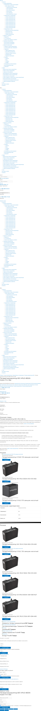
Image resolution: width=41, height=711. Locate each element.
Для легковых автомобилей (9, 42)
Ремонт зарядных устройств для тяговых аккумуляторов (13, 77)
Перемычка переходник (9, 55)
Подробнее (6, 481)
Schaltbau (7, 61)
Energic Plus (6, 124)
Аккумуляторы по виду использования (11, 4)
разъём (25, 423)
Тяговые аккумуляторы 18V (10, 19)
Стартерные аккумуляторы (8, 128)
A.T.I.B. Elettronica (7, 38)
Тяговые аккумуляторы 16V (10, 18)
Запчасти (4, 89)
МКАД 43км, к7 (4, 184)
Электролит (6, 66)
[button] (20, 88)
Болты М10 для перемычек (10, 51)
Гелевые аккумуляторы (9, 34)
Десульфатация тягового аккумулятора (10, 73)
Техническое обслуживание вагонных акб (10, 167)
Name (1, 672)
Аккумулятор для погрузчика (12, 7)
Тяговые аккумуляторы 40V (10, 24)
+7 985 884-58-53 (4, 188)
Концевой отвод (8, 54)
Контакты (3, 85)
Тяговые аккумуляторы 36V (10, 23)
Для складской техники (9, 93)
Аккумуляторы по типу (8, 28)
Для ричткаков (9, 11)
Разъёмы (6, 57)
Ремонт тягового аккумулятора (8, 70)
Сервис (3, 67)
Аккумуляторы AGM (8, 120)
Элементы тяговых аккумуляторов (10, 46)
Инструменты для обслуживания (10, 63)
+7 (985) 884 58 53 (5, 393)
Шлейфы (6, 62)
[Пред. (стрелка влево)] (2, 710)
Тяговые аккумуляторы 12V (10, 16)
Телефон (1, 674)
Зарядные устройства (7, 35)
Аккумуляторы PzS (8, 31)
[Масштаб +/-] (2, 709)
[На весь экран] (6, 709)
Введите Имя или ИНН (4, 697)
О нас (3, 82)
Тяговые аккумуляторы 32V (10, 22)
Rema (6, 59)
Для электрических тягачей (11, 14)
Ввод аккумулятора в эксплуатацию (9, 78)
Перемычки (6, 49)
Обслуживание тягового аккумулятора (10, 74)
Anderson (7, 58)
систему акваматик (30, 423)
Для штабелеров (9, 12)
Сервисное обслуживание (8, 159)
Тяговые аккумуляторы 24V (10, 20)
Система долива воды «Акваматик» (10, 47)
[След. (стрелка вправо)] (6, 710)
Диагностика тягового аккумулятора (9, 69)
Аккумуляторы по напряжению (9, 15)
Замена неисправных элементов (9, 81)
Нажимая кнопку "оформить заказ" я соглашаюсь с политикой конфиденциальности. (16, 705)
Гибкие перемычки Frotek (10, 50)
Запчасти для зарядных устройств (10, 39)
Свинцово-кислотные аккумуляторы (11, 30)
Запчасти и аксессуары (7, 132)
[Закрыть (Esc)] (15, 709)
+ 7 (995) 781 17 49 (5, 387)
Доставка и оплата (5, 171)
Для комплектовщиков (11, 97)
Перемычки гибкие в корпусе (10, 53)
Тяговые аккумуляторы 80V (10, 27)
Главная (1, 375)
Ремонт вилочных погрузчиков (8, 163)
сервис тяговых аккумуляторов (12, 448)
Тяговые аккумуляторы (7, 3)
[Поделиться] (11, 709)
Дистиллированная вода (8, 65)
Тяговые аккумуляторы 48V (10, 26)
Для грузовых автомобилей (9, 43)
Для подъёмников (10, 8)
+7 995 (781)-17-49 (5, 197)
